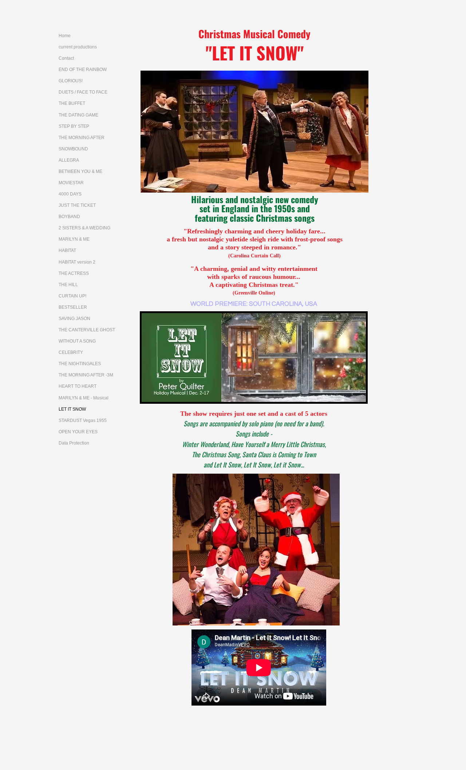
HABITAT (67, 250)
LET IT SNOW (72, 409)
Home (65, 35)
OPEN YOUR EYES (78, 431)
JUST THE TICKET (77, 205)
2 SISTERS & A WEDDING (84, 227)
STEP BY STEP (74, 126)
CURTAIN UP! (72, 296)
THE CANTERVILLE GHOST (87, 329)
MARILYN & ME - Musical (83, 397)
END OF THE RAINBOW (83, 69)
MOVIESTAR (71, 182)
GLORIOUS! (71, 80)
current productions (78, 47)
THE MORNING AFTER (81, 137)
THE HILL (68, 284)
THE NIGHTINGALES (80, 363)
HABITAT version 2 (77, 262)
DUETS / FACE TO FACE (83, 92)
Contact (66, 58)
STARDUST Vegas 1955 (83, 420)
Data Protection (74, 443)
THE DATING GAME (78, 115)
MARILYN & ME (74, 239)
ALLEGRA (69, 160)
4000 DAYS (70, 194)
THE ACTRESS (74, 273)
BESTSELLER (73, 307)
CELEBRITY (71, 352)
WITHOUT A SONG (77, 341)
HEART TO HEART (77, 386)
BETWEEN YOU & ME (80, 171)
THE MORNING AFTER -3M (86, 375)
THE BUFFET (72, 103)
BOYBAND (69, 216)
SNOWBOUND (73, 148)
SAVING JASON (74, 318)
